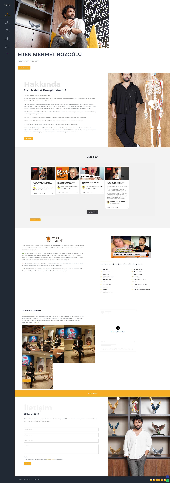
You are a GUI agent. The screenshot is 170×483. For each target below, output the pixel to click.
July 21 (45, 189)
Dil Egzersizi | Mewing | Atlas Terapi (90, 183)
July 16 (119, 203)
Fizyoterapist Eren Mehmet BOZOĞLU (44, 188)
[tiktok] (157, 480)
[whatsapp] (159, 480)
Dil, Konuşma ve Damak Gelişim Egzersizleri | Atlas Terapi (66, 183)
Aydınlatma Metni (50, 459)
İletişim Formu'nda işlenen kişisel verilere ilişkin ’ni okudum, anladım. (44, 459)
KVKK (25, 456)
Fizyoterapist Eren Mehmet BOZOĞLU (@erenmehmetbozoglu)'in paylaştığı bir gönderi (119, 348)
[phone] (165, 480)
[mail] (162, 480)
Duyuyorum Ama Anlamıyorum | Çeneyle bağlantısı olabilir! (116, 183)
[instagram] (151, 480)
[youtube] (154, 480)
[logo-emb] (7, 4)
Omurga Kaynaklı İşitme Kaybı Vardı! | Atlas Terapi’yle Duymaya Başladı (42, 184)
